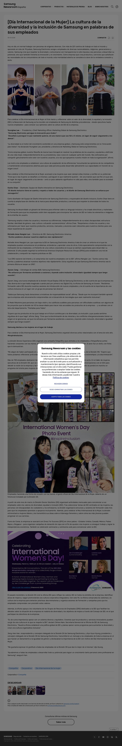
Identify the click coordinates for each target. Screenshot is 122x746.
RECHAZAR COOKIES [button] (61, 384)
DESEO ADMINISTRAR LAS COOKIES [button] (61, 389)
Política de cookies (61, 377)
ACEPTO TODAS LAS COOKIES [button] (61, 397)
